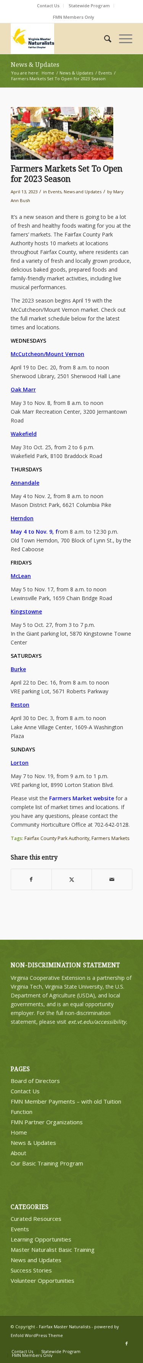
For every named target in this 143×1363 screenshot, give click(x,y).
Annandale (25, 482)
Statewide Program (89, 5)
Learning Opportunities (41, 1239)
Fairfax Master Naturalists (64, 1326)
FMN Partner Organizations (47, 1122)
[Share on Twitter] (72, 879)
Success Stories (31, 1270)
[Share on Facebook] (31, 879)
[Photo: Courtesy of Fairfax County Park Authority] (62, 133)
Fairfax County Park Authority (56, 838)
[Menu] (121, 38)
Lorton (20, 762)
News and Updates (82, 191)
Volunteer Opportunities (42, 1280)
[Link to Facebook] (126, 1343)
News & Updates (35, 64)
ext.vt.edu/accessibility (97, 1021)
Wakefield (24, 433)
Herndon (22, 518)
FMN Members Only (73, 17)
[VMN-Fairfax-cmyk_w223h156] (59, 38)
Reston (20, 704)
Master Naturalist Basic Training (53, 1249)
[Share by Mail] (112, 879)
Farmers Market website (81, 798)
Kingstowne (26, 611)
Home (19, 1132)
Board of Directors (35, 1081)
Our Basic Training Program (47, 1163)
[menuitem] (48, 6)
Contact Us (48, 5)
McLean (21, 576)
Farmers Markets (111, 838)
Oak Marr (23, 389)
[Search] (103, 38)
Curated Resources (36, 1218)
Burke (18, 669)
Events (54, 191)
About (18, 1153)
